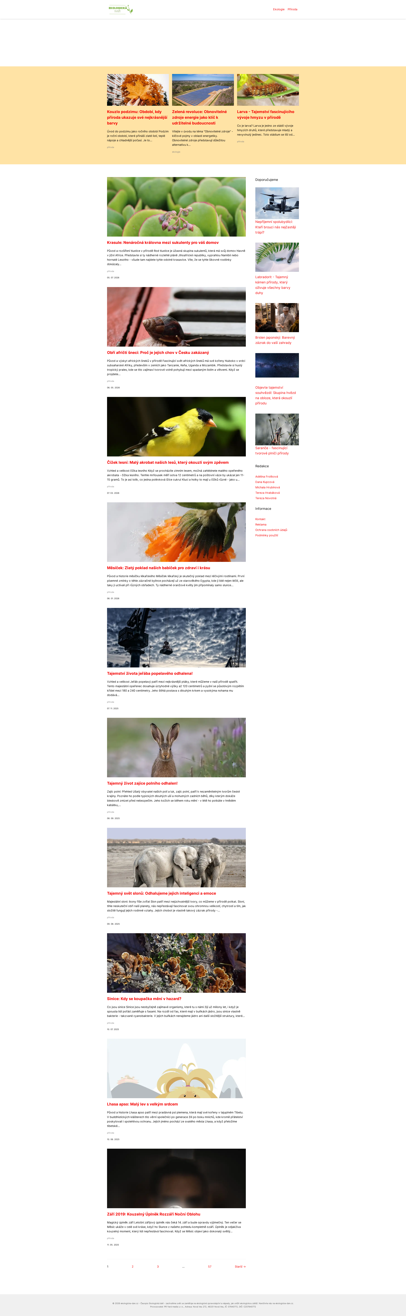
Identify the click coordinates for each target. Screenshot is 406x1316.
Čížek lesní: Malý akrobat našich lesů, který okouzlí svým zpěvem (168, 462)
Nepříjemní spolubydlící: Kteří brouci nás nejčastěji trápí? (275, 227)
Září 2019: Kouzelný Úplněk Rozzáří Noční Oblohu (153, 1214)
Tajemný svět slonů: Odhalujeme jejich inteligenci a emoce (161, 893)
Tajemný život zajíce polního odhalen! (142, 783)
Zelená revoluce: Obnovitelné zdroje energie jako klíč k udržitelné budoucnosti (199, 117)
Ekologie (279, 9)
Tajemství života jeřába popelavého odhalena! (150, 673)
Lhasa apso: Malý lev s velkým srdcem (142, 1104)
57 (209, 1266)
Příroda (292, 9)
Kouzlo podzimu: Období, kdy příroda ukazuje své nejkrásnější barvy (137, 117)
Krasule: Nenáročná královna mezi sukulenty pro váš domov (163, 242)
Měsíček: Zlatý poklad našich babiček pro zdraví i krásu (158, 568)
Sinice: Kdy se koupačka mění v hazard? (144, 998)
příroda (110, 147)
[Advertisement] (203, 42)
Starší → (240, 1266)
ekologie (176, 152)
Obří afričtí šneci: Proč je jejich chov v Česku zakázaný (158, 352)
